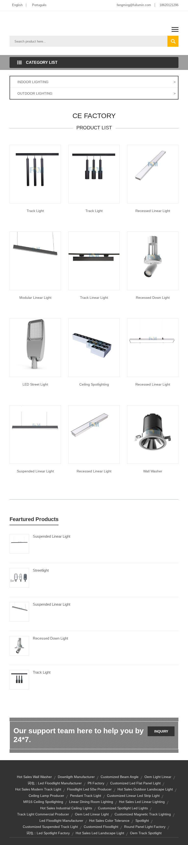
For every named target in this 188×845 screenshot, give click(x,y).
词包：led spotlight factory (48, 833)
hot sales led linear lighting (142, 802)
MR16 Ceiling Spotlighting (43, 802)
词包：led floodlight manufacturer (55, 783)
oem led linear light (92, 814)
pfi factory (96, 783)
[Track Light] (35, 170)
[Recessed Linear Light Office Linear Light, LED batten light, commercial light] (94, 424)
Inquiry (161, 731)
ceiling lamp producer (46, 796)
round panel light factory (144, 827)
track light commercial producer (43, 814)
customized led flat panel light (135, 783)
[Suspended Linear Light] (35, 431)
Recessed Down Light (153, 298)
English (17, 5)
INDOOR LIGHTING (96, 82)
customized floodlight (101, 827)
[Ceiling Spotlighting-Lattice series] (94, 344)
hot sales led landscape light (100, 833)
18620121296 (169, 5)
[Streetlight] (19, 577)
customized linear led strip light (133, 796)
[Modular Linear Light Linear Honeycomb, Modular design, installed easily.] (35, 257)
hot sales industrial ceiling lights (66, 808)
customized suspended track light (50, 827)
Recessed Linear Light (152, 211)
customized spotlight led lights (123, 808)
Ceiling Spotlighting (94, 384)
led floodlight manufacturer (61, 821)
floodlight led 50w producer (89, 789)
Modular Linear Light (35, 298)
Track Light (35, 211)
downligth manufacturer (76, 777)
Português (39, 5)
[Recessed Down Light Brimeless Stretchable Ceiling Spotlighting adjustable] (152, 257)
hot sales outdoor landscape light (145, 789)
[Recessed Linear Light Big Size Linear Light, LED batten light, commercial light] (152, 164)
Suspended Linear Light (35, 471)
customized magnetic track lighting (143, 814)
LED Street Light (35, 384)
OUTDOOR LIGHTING (96, 93)
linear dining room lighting (91, 802)
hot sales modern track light (38, 789)
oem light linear (157, 777)
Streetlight (41, 570)
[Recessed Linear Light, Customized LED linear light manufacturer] (152, 344)
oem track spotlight (146, 833)
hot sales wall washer (34, 777)
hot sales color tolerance (109, 821)
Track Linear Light (94, 298)
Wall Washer (152, 471)
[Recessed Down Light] (19, 645)
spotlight (142, 821)
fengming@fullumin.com (134, 5)
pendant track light (85, 796)
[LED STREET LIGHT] (35, 344)
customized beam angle (120, 777)
